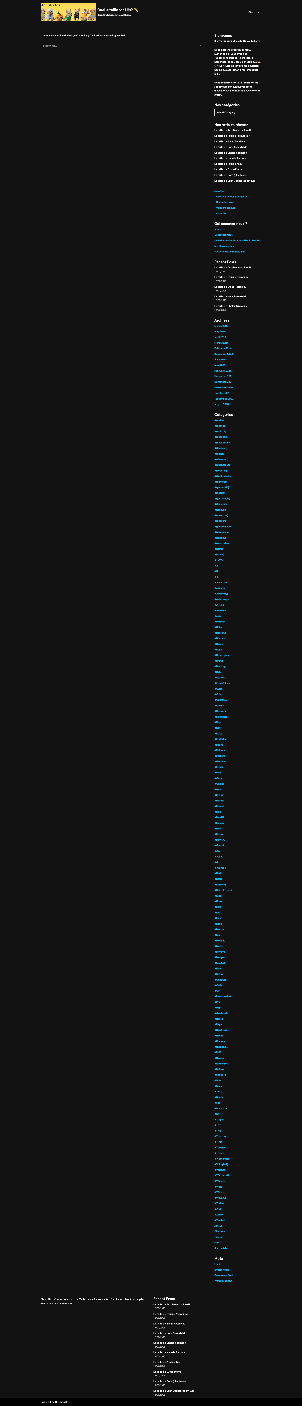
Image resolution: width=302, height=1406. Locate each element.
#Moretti (219, 951)
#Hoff (217, 828)
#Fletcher (220, 761)
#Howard (219, 834)
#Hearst (219, 806)
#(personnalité (223, 526)
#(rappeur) (220, 537)
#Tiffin (218, 1142)
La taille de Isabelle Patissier (230, 158)
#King (217, 895)
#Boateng (220, 632)
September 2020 (223, 398)
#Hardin (219, 795)
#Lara (217, 907)
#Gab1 (218, 772)
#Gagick (219, 783)
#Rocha (218, 1035)
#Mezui (218, 946)
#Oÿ (216, 990)
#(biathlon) (220, 448)
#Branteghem (222, 655)
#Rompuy (219, 1041)
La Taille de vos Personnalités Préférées (237, 240)
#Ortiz (218, 985)
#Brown (219, 660)
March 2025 (221, 326)
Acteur (218, 1225)
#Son (217, 1102)
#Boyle (218, 649)
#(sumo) (219, 548)
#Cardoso (220, 677)
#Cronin (219, 705)
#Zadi (217, 1209)
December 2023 (223, 354)
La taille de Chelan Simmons (230, 152)
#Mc (217, 934)
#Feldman (220, 750)
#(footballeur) (222, 476)
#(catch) (219, 453)
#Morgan (219, 957)
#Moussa (219, 962)
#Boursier (220, 638)
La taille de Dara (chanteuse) (230, 175)
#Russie (219, 1058)
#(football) (220, 470)
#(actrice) (220, 431)
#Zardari (219, 1220)
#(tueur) (219, 554)
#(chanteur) (221, 459)
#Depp (218, 722)
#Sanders (220, 1074)
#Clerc (218, 688)
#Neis (217, 968)
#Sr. (216, 1114)
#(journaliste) (222, 498)
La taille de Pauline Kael (228, 164)
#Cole (217, 694)
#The (217, 1130)
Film (216, 1242)
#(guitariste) (221, 487)
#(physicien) (221, 532)
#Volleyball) (221, 1164)
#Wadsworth (221, 1175)
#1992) (218, 560)
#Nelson (219, 974)
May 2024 (219, 331)
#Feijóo (218, 744)
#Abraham (220, 582)
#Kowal (218, 901)
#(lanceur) (220, 504)
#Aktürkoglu (221, 599)
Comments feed (223, 1275)
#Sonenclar (221, 1108)
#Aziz (217, 616)
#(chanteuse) (222, 465)
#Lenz (218, 912)
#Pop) (217, 1007)
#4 (216, 576)
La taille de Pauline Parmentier (232, 136)
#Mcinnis (219, 940)
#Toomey (220, 1147)
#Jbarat (219, 845)
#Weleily (219, 1192)
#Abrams (219, 588)
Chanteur (219, 1231)
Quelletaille (61, 1402)
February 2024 (222, 348)
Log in (217, 1264)
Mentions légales (225, 207)
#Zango (219, 1214)
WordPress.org (223, 1280)
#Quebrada (221, 1013)
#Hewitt (219, 817)
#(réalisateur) (222, 543)
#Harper (219, 800)
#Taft (217, 1125)
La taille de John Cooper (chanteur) (234, 180)
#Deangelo (220, 716)
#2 (216, 565)
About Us (219, 191)
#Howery (219, 839)
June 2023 (220, 359)
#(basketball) (222, 442)
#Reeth (218, 1018)
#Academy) (221, 593)
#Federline (220, 739)
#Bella (218, 627)
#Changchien (222, 683)
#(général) (220, 481)
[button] (260, 12)
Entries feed (221, 1269)
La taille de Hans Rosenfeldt (230, 147)
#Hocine (219, 823)
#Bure (218, 672)
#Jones (218, 856)
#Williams (220, 1197)
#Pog (217, 1002)
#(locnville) (220, 509)
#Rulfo (218, 1052)
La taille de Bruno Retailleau (230, 141)
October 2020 (222, 393)
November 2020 (223, 387)
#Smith (218, 1097)
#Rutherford (221, 1063)
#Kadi (217, 873)
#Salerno (219, 1069)
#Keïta (218, 879)
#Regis (218, 1024)
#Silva (218, 1091)
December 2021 (223, 376)
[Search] (201, 45)
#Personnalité (222, 996)
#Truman (219, 1153)
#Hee (217, 811)
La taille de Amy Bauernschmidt (232, 130)
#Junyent (220, 867)
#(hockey (219, 492)
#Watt (218, 1186)
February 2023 (222, 370)
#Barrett (219, 621)
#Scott (218, 1080)
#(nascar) (220, 520)
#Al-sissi (219, 604)
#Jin (217, 851)
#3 (216, 571)
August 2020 (221, 404)
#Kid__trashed (223, 890)
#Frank (218, 767)
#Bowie (218, 644)
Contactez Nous (225, 202)
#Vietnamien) (222, 1158)
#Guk (217, 789)
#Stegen (219, 1119)
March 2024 (221, 342)
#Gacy (218, 778)
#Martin (219, 929)
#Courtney (220, 700)
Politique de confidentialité (231, 196)
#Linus (218, 918)
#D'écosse (220, 711)
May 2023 (219, 365)
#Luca (218, 923)
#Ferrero (219, 755)
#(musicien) (221, 515)
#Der (217, 727)
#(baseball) (220, 437)
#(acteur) (219, 420)
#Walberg (220, 1181)
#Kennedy (220, 884)
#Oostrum (220, 979)
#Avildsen (220, 610)
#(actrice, (220, 425)
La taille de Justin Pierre (228, 169)
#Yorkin (219, 1203)
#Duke (218, 733)
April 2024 (220, 337)
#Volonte (219, 1169)
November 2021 (223, 382)
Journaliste (220, 1248)
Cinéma (218, 1237)
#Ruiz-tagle (221, 1046)
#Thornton (220, 1136)
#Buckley (219, 666)
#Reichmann (221, 1030)
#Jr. (216, 862)
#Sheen (218, 1086)
